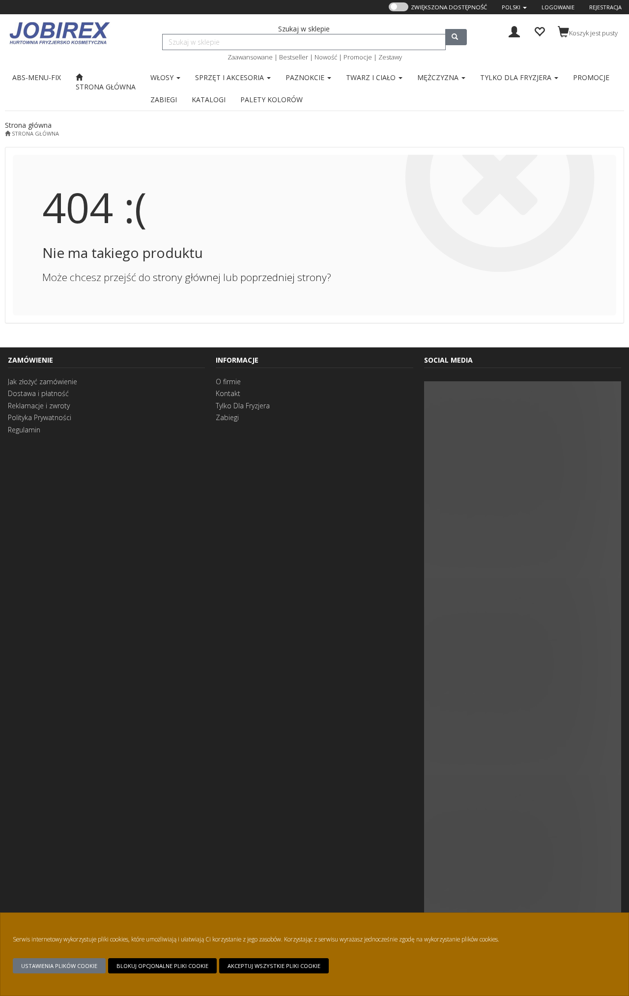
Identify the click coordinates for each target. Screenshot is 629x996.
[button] (514, 7)
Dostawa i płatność (38, 393)
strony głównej (187, 277)
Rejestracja (605, 7)
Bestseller (293, 57)
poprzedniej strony (283, 277)
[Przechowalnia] (539, 30)
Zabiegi (227, 417)
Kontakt (228, 393)
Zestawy (390, 57)
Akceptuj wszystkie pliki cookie (274, 965)
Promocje (357, 57)
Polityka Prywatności (39, 417)
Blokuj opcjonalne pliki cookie (162, 965)
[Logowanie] (514, 30)
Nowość (325, 57)
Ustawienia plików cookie (59, 965)
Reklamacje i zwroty (39, 405)
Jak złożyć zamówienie (42, 381)
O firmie (228, 381)
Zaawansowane (250, 57)
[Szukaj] (456, 37)
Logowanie (558, 7)
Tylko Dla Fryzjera (243, 405)
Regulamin (24, 429)
